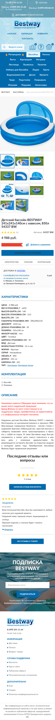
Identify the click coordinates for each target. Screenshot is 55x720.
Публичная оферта (17, 671)
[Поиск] (4, 47)
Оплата (12, 648)
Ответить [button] (9, 530)
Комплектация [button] (44, 262)
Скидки (12, 690)
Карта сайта (14, 667)
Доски (32, 75)
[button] (14, 9)
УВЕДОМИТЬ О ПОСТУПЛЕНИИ (27, 253)
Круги (46, 70)
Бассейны (33, 54)
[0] (49, 47)
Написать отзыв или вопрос (27, 487)
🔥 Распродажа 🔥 (14, 54)
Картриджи (26, 60)
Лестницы (14, 65)
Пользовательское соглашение (23, 675)
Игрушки (12, 85)
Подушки (26, 85)
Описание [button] (28, 262)
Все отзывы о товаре (27, 541)
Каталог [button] (12, 34)
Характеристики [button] (12, 262)
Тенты (13, 60)
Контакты (27, 39)
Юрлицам (26, 34)
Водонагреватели (16, 75)
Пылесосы (28, 65)
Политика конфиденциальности (23, 694)
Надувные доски (25, 365)
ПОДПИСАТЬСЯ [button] (27, 594)
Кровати (44, 75)
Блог (11, 686)
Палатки (42, 65)
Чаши (12, 80)
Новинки (42, 34)
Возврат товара (16, 652)
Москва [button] (21, 271)
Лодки (35, 70)
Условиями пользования (33, 603)
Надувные (12, 365)
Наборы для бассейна (17, 70)
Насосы (46, 54)
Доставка (13, 643)
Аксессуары (41, 85)
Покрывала (40, 80)
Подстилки (24, 80)
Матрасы (40, 60)
